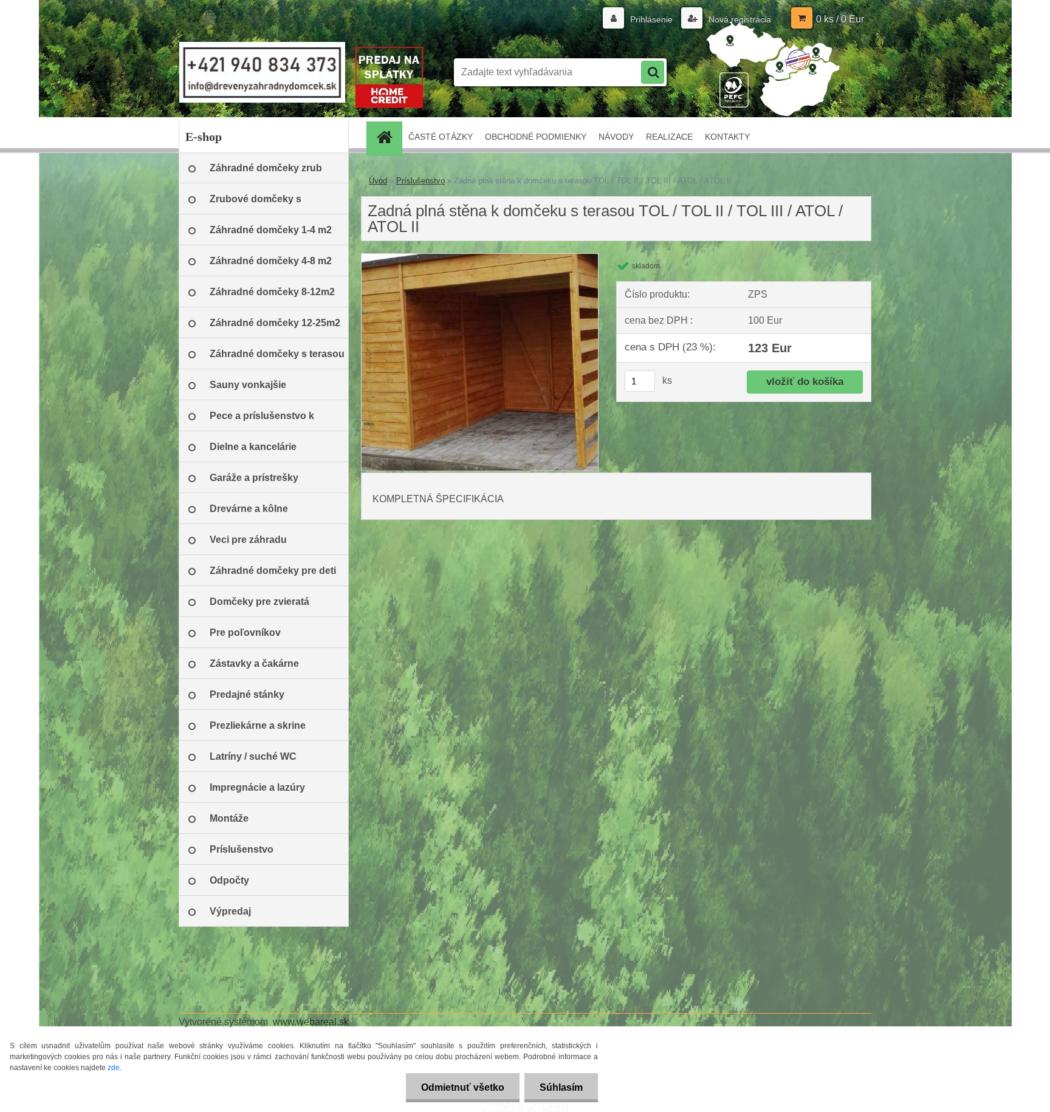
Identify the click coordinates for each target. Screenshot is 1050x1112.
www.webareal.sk (311, 1022)
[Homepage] (388, 136)
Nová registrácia (738, 19)
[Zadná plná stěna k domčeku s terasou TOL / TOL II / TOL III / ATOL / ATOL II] (480, 258)
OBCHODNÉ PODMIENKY (535, 137)
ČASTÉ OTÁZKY (440, 137)
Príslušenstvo (420, 180)
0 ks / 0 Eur (840, 19)
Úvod (378, 180)
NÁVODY (616, 137)
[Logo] (262, 72)
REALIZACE (669, 137)
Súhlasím (561, 1087)
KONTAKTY (727, 137)
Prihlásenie (651, 19)
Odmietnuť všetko (462, 1087)
